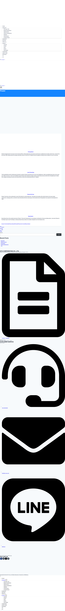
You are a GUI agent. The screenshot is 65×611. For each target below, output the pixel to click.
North (5, 48)
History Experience (8, 33)
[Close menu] (0, 576)
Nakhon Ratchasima (4, 244)
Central (5, 44)
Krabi (1, 231)
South (5, 45)
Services (4, 40)
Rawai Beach (27, 223)
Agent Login (4, 52)
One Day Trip (6, 29)
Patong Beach (11, 223)
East (5, 47)
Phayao (2, 228)
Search (1, 232)
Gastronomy (6, 31)
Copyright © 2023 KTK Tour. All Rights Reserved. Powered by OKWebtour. (14, 574)
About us (4, 41)
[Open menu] (1, 87)
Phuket (16, 223)
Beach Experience (7, 30)
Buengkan (3, 240)
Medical (5, 34)
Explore (3, 595)
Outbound (4, 38)
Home (3, 26)
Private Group (6, 37)
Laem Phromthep (5, 223)
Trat (1, 245)
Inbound (3, 580)
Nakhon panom (4, 242)
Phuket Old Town (21, 223)
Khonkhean (3, 243)
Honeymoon (6, 36)
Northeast (6, 50)
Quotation (4, 54)
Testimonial (4, 51)
